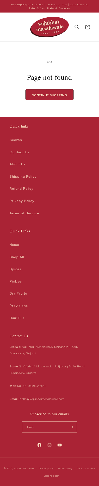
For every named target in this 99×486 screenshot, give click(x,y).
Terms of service (86, 468)
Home (14, 244)
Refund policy (65, 468)
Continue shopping (49, 94)
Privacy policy (46, 468)
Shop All (17, 256)
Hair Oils (17, 317)
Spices (15, 268)
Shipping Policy (23, 176)
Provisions (19, 305)
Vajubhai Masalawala (24, 468)
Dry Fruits (18, 293)
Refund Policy (21, 188)
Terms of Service (24, 213)
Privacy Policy (22, 200)
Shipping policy (52, 475)
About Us (18, 164)
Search (16, 139)
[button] (9, 27)
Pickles (16, 281)
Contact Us (20, 152)
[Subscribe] (71, 427)
